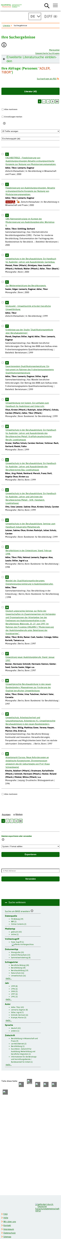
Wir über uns (9, 1221)
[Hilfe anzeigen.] (4, 45)
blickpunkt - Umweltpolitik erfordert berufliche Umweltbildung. (28, 307)
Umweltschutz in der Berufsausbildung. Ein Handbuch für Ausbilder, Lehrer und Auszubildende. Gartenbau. (31, 260)
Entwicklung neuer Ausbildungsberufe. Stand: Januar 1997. (30, 659)
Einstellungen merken (13, 117)
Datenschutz (9, 1233)
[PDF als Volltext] (10, 202)
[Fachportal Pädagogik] (11, 5)
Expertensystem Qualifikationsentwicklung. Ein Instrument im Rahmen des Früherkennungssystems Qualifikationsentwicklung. (30, 369)
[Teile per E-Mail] (54, 1084)
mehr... (9, 978)
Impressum (8, 1229)
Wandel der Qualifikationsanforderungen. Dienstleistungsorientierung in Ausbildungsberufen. (29, 582)
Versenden (30, 879)
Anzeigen (6, 814)
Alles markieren (10, 109)
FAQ (5, 1214)
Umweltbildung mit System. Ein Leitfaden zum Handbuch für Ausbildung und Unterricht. (27, 404)
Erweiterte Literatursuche (32, 59)
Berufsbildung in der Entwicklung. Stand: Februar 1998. (29, 552)
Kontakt (7, 1225)
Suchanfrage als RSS (46, 78)
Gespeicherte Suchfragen (47, 53)
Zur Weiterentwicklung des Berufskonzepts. (26, 285)
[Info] (4, 123)
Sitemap (7, 1236)
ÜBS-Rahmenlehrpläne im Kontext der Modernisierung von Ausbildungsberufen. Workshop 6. (30, 222)
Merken (19, 814)
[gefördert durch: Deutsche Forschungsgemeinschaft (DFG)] (47, 1207)
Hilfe (5, 1218)
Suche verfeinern (17, 902)
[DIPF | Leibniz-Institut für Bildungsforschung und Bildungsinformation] (51, 16)
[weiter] (52, 101)
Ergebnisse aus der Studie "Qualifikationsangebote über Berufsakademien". (29, 331)
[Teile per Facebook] (21, 1084)
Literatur (6, 25)
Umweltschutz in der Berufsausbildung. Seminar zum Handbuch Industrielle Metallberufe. (30, 525)
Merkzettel (54, 50)
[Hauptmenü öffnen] (55, 5)
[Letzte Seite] (57, 101)
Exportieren (30, 854)
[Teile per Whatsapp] (37, 1084)
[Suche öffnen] (47, 5)
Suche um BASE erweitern (18, 911)
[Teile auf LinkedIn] (46, 1084)
